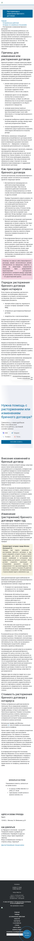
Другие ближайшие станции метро (12, 845)
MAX (6, 433)
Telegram (16, 433)
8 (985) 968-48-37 (17, 889)
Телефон (8, 437)
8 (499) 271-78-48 (17, 887)
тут (9, 725)
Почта (18, 437)
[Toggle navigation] (31, 2)
